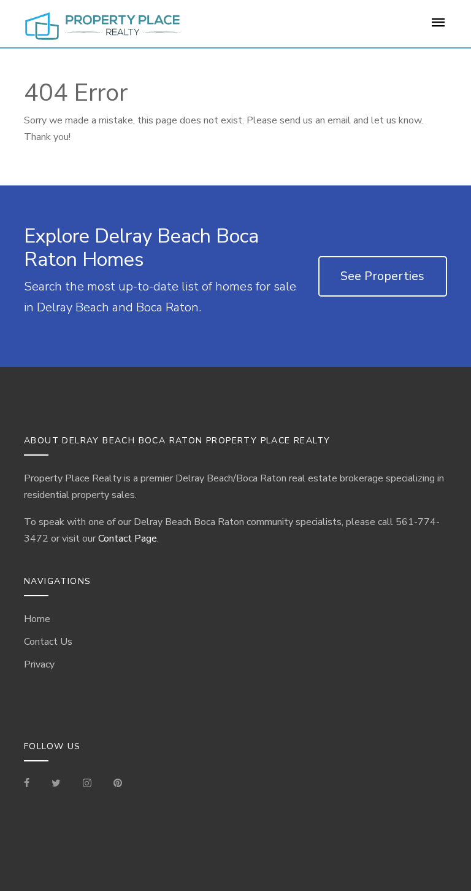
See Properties (382, 276)
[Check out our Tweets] (56, 784)
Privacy (39, 664)
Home (37, 619)
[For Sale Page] (438, 26)
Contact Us (48, 641)
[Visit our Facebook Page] (31, 784)
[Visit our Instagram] (87, 784)
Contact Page (127, 538)
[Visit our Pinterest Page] (118, 784)
